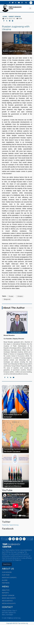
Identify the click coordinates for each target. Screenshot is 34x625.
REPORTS (5, 593)
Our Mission (6, 572)
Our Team (5, 575)
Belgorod (7, 299)
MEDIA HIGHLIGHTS (9, 603)
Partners (5, 583)
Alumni (4, 580)
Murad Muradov (16, 332)
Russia (11, 296)
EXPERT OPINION (8, 595)
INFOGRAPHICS (7, 601)
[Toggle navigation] (30, 8)
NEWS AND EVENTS (9, 598)
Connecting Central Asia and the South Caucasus (15, 450)
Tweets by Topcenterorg (10, 525)
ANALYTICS (5, 590)
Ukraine (20, 296)
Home (5, 16)
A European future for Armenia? (13, 415)
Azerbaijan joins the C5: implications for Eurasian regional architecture (14, 483)
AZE (31, 2)
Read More (6, 564)
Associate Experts (9, 577)
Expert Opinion (15, 16)
